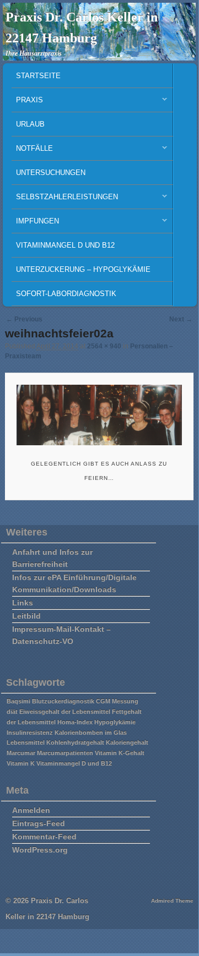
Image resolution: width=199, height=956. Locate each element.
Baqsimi (18, 701)
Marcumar (21, 753)
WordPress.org (40, 849)
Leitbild (26, 615)
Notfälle (32, 151)
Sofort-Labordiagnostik (66, 293)
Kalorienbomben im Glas (91, 732)
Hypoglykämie (115, 722)
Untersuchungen (50, 172)
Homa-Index (75, 722)
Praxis (27, 103)
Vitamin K (21, 763)
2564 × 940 (104, 346)
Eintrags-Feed (38, 823)
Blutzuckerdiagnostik (63, 701)
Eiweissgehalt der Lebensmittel (64, 711)
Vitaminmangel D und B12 (65, 245)
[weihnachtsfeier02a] (99, 415)
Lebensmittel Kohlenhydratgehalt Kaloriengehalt (77, 742)
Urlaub (30, 124)
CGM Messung (117, 701)
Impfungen (35, 224)
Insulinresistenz (30, 732)
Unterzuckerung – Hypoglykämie (83, 269)
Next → (180, 319)
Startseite (38, 76)
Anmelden (31, 810)
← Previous (24, 319)
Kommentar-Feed (44, 836)
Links (22, 602)
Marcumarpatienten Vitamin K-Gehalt (90, 753)
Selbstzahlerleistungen (65, 199)
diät (12, 711)
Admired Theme (172, 901)
